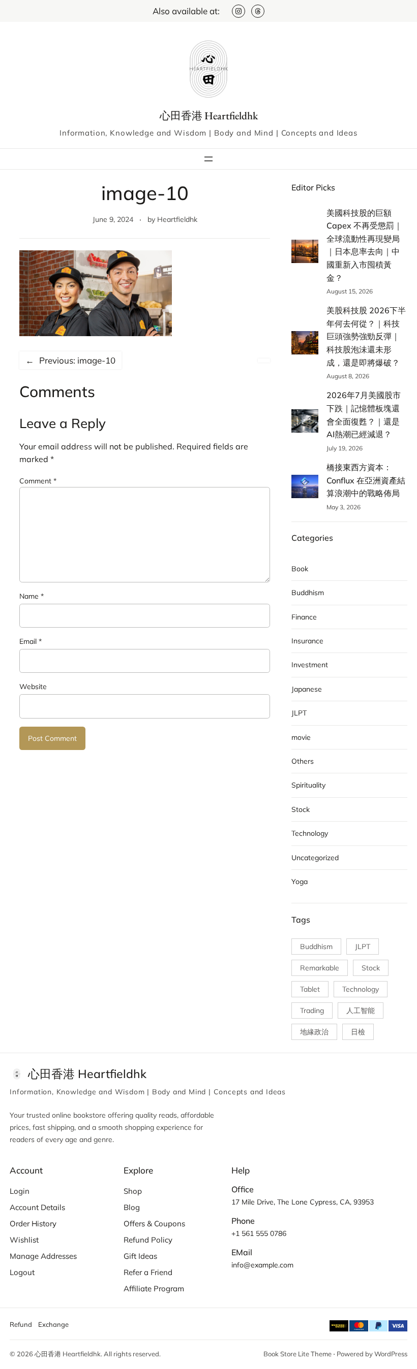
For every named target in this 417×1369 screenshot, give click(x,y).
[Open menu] (208, 159)
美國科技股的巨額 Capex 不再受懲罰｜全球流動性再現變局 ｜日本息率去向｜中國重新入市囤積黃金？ (364, 245)
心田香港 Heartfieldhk (209, 115)
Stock (300, 809)
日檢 (358, 1031)
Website (33, 686)
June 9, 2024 (113, 219)
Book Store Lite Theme (297, 1354)
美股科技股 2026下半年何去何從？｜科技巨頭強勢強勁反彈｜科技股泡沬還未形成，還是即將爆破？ (366, 336)
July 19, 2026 (344, 448)
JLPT (299, 713)
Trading (312, 1010)
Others (302, 761)
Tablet (310, 989)
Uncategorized (315, 857)
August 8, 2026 (347, 376)
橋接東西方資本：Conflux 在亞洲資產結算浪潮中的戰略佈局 (365, 480)
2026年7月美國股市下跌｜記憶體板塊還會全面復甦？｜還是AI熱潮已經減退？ (363, 414)
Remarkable (319, 967)
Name (31, 596)
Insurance (307, 640)
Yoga (299, 881)
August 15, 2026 (349, 291)
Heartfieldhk (177, 219)
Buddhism (307, 592)
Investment (309, 664)
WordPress (390, 1354)
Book (299, 568)
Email (30, 641)
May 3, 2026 (343, 507)
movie (301, 737)
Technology (309, 833)
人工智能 (360, 1010)
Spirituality (308, 785)
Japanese (306, 689)
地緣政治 (314, 1031)
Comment (37, 480)
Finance (304, 617)
